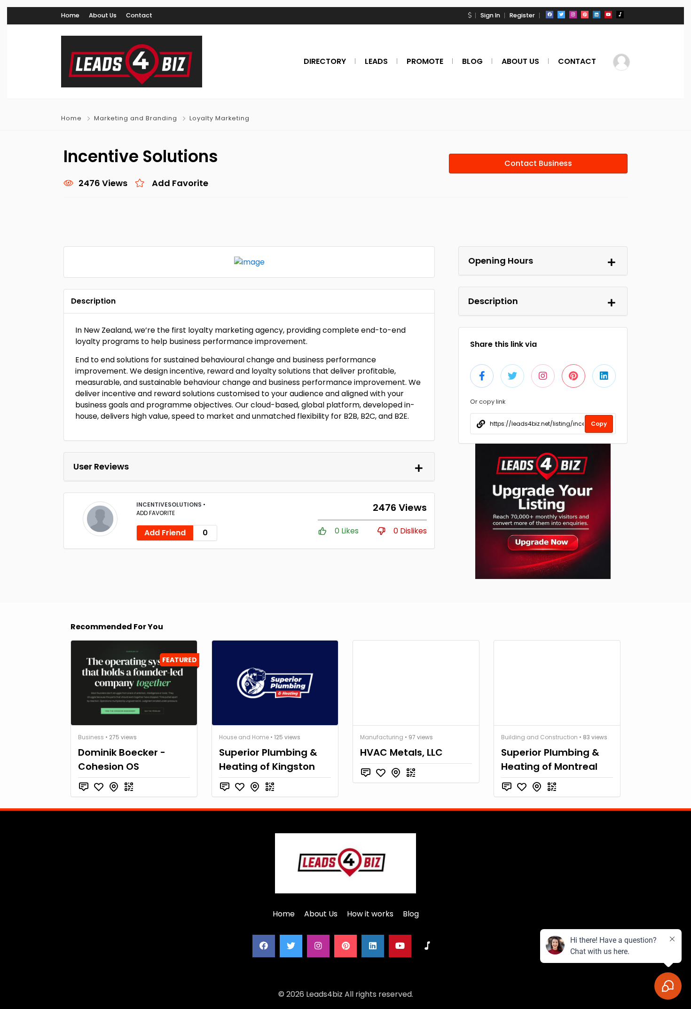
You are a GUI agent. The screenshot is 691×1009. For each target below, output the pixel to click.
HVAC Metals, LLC (401, 752)
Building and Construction (539, 737)
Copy (599, 424)
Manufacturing (381, 737)
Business (91, 737)
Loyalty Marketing (219, 118)
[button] (469, 15)
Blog (411, 913)
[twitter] (561, 14)
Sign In (490, 15)
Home (70, 15)
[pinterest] (585, 14)
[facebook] (549, 14)
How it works (370, 913)
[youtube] (608, 14)
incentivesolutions (169, 504)
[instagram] (573, 14)
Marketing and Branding (135, 118)
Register (522, 15)
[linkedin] (596, 14)
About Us (103, 15)
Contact (139, 15)
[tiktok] (620, 14)
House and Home (244, 737)
